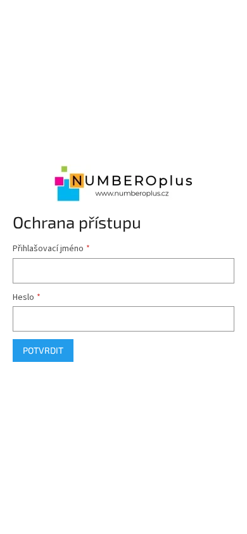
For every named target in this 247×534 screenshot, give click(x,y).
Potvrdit (43, 350)
